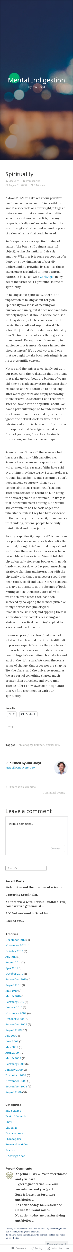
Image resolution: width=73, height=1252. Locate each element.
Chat (8, 1121)
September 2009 (16, 1024)
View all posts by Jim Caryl (20, 767)
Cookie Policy (12, 1238)
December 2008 (15, 1075)
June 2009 (12, 1041)
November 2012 (15, 945)
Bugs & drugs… (25, 1194)
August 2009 (13, 1030)
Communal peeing (54, 793)
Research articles (16, 1144)
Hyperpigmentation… (31, 1184)
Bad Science (13, 1110)
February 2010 (14, 1001)
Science (39, 744)
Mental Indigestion (36, 79)
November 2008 (15, 1081)
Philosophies (33, 180)
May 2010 (11, 990)
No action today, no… (30, 1205)
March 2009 (13, 1058)
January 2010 (13, 1007)
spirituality (53, 744)
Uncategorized (15, 1155)
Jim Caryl (14, 180)
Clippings (11, 1127)
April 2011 (11, 968)
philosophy (25, 744)
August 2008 (13, 1092)
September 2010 (16, 979)
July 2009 (11, 1035)
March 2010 (13, 996)
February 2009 (15, 1064)
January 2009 (14, 1069)
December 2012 (15, 939)
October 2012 (14, 951)
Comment (56, 848)
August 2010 (13, 985)
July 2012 (11, 956)
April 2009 (12, 1052)
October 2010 (14, 973)
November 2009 (15, 1013)
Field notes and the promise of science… (34, 887)
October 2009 (14, 1018)
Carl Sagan (47, 277)
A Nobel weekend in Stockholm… (29, 913)
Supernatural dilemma (20, 787)
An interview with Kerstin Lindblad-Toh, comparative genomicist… (35, 904)
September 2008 (16, 1086)
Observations (14, 1133)
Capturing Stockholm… (22, 895)
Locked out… (14, 921)
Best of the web (15, 1116)
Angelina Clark (26, 1174)
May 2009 (11, 1047)
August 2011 (13, 962)
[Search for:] (26, 868)
